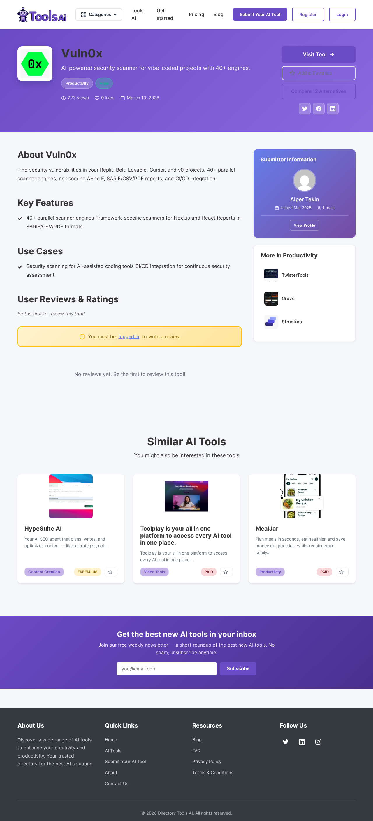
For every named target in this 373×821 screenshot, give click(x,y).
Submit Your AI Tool (260, 14)
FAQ (196, 750)
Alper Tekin (304, 199)
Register (308, 14)
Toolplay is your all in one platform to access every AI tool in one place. (185, 535)
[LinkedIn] (302, 742)
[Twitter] (285, 742)
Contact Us (117, 783)
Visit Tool (315, 54)
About (111, 772)
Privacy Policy (206, 761)
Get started (165, 14)
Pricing (196, 14)
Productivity (77, 83)
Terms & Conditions (212, 772)
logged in (129, 336)
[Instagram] (318, 742)
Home (111, 739)
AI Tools (113, 750)
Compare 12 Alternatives (318, 91)
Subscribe (238, 668)
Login (342, 14)
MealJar (267, 528)
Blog (219, 14)
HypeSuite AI (43, 528)
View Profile (304, 225)
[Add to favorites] (111, 572)
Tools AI (137, 14)
